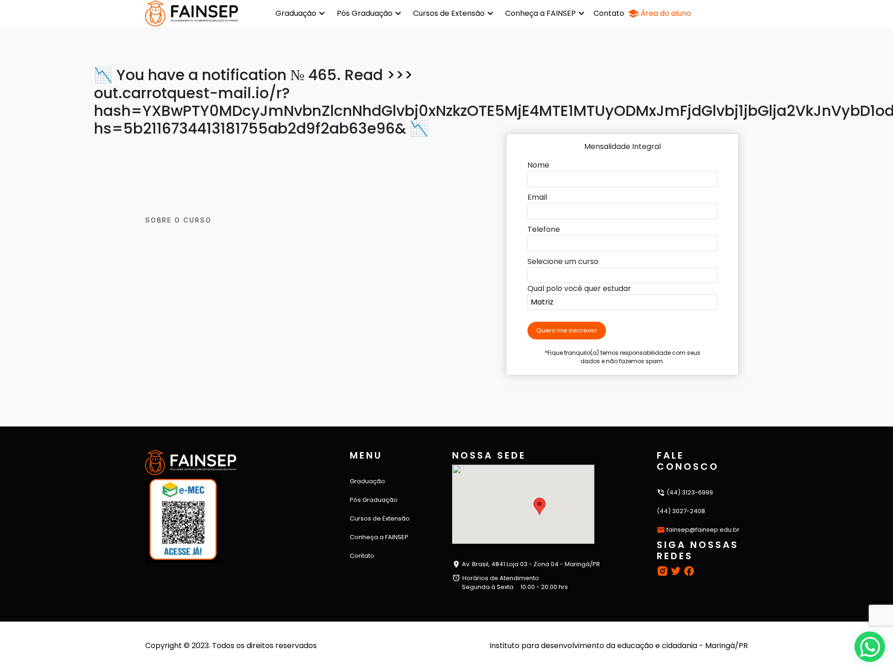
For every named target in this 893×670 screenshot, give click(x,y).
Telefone (543, 229)
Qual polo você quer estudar (579, 288)
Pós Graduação (365, 13)
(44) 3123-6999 (689, 492)
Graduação (295, 13)
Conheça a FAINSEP (540, 13)
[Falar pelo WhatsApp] (870, 647)
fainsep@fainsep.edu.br (703, 529)
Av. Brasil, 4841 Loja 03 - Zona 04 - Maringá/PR (530, 564)
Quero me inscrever (566, 330)
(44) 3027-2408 (681, 511)
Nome (538, 165)
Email (537, 197)
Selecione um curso (563, 261)
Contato (608, 13)
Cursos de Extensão (449, 13)
